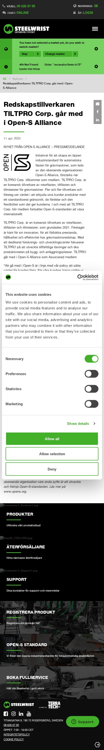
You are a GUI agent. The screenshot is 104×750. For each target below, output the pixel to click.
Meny (95, 29)
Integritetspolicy (17, 734)
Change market (55, 53)
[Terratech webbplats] (49, 705)
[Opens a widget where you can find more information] (82, 722)
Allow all (52, 439)
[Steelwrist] (28, 29)
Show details (78, 423)
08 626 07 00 (26, 6)
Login (88, 13)
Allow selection (52, 454)
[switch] (91, 374)
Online (22, 13)
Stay (24, 53)
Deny (52, 469)
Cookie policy (14, 739)
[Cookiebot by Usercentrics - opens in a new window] (77, 277)
